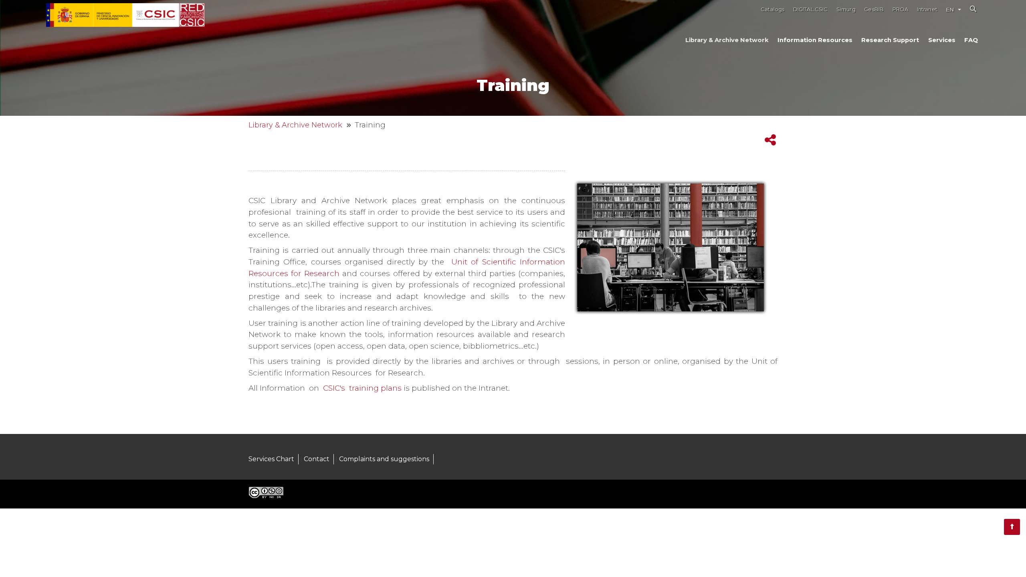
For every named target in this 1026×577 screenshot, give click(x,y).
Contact (316, 459)
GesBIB (874, 9)
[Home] (192, 15)
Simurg (846, 9)
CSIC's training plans (362, 388)
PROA (901, 9)
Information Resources (815, 40)
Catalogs (772, 9)
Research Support (890, 40)
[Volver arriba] (1012, 527)
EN (950, 9)
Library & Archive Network (727, 40)
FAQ (971, 40)
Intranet (927, 9)
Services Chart (271, 459)
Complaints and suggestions (384, 459)
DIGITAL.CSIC (810, 9)
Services (941, 40)
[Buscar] (973, 9)
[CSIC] (112, 15)
